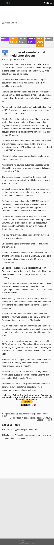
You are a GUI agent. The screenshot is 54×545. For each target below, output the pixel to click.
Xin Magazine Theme (27, 543)
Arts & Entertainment (39, 41)
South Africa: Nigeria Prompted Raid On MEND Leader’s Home (31, 418)
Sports (48, 38)
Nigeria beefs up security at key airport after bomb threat (25, 414)
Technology (31, 40)
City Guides (13, 40)
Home (7, 2)
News (4, 38)
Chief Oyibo (9, 59)
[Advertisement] (21, 459)
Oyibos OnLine (29, 540)
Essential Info (22, 40)
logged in (17, 429)
